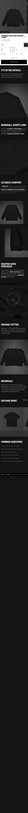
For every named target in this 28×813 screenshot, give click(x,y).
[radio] (12, 49)
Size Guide (3, 53)
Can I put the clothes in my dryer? (10, 455)
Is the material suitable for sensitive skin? (12, 461)
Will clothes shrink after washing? (10, 458)
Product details (6, 39)
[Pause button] (2, 316)
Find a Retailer (14, 61)
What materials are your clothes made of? (12, 449)
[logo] (5, 5)
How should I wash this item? (8, 452)
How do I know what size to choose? (10, 446)
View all (25, 399)
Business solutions (23, 2)
